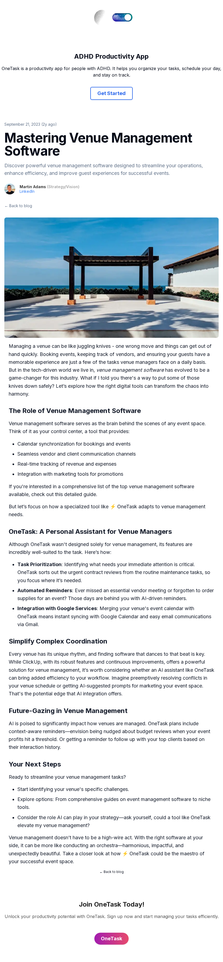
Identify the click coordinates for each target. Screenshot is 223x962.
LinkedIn (27, 191)
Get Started (111, 93)
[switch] (122, 17)
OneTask (127, 506)
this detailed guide (75, 494)
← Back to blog (18, 205)
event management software (159, 799)
